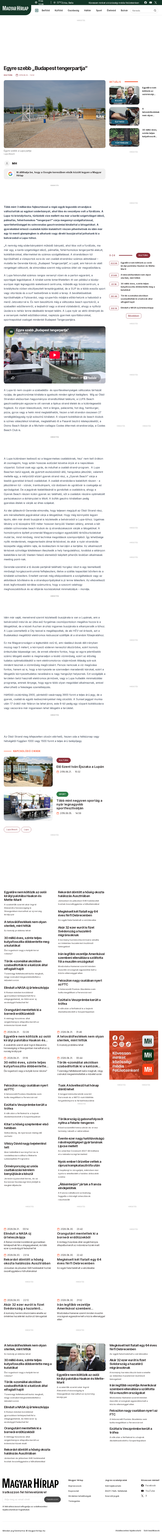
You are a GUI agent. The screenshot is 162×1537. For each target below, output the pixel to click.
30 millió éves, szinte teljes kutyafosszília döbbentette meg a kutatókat (149, 138)
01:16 (114, 284)
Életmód (111, 10)
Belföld (46, 10)
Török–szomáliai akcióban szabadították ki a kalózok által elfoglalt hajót (137, 298)
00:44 (114, 296)
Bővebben (133, 315)
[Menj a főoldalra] (15, 8)
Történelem (121, 143)
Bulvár (124, 10)
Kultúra (63, 760)
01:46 (114, 275)
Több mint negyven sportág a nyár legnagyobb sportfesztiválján (79, 804)
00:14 (114, 308)
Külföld (59, 10)
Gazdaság (73, 10)
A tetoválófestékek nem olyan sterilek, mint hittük (150, 115)
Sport (99, 10)
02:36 (114, 263)
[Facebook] (145, 2)
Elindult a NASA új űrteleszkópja (137, 307)
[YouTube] (150, 2)
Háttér (87, 10)
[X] (155, 2)
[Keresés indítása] (155, 10)
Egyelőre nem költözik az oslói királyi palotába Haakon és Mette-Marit (149, 96)
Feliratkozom (52, 1499)
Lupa (26, 829)
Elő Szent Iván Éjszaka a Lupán (80, 767)
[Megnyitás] (36, 10)
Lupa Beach (11, 829)
